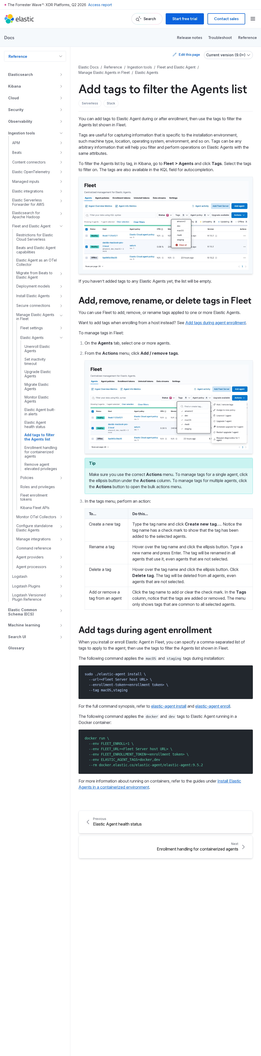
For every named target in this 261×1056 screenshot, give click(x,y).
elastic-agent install (168, 706)
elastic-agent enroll (212, 706)
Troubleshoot (220, 37)
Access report (100, 5)
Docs (9, 37)
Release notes (189, 37)
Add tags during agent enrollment (215, 322)
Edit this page (189, 54)
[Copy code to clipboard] (245, 673)
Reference (247, 37)
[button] (90, 103)
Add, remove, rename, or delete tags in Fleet (165, 300)
